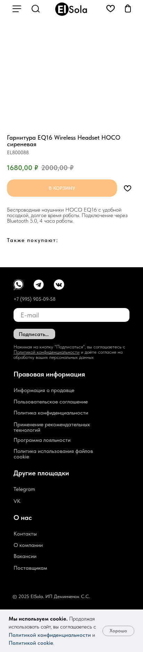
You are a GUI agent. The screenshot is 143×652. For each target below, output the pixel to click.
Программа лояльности (42, 440)
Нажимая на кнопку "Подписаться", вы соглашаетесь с (69, 347)
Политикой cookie (31, 643)
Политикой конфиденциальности (50, 635)
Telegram (24, 489)
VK (17, 501)
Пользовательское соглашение (51, 401)
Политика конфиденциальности (51, 412)
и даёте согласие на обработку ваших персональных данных (68, 354)
